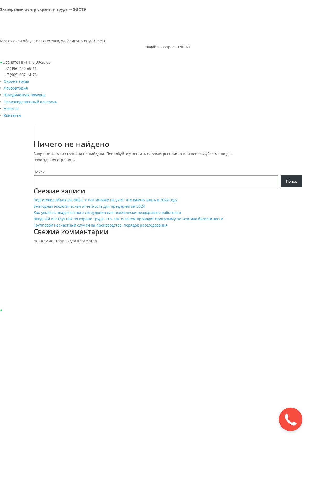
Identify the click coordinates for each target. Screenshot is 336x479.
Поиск (39, 172)
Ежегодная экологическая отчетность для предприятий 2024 (89, 206)
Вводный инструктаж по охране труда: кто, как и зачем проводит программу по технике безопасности (128, 218)
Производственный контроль (30, 101)
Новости (11, 108)
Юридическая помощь (24, 94)
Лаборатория (16, 88)
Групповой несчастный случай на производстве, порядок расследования (100, 225)
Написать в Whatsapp (33, 54)
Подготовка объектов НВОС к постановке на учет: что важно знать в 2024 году (105, 199)
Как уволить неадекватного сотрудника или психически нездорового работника (107, 212)
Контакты (12, 115)
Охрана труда (16, 81)
